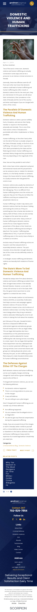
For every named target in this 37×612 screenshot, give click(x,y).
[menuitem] (14, 603)
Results (18, 540)
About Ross (18, 528)
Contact (18, 552)
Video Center (18, 549)
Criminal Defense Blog (10, 446)
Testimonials (18, 543)
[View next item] (11, 491)
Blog (18, 546)
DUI (18, 537)
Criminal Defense (18, 531)
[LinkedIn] (24, 519)
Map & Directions (18, 569)
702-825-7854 (18, 510)
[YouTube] (20, 519)
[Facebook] (13, 519)
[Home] (18, 3)
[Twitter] (17, 519)
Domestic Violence (25, 446)
